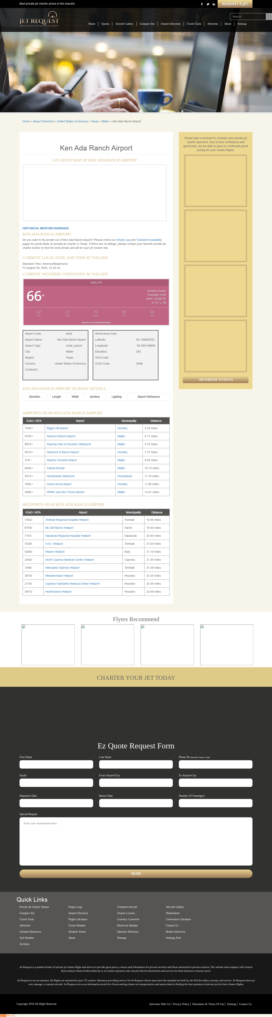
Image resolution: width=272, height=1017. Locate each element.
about (71, 937)
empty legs (75, 906)
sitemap (121, 937)
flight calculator (77, 919)
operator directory (128, 931)
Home (91, 23)
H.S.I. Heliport (54, 543)
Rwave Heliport (55, 551)
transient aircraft (127, 906)
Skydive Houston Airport (62, 460)
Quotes (105, 23)
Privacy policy (181, 1004)
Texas (94, 121)
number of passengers (191, 795)
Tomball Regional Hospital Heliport (67, 519)
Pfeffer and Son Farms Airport (65, 492)
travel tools (27, 919)
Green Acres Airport (59, 484)
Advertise (212, 23)
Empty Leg (123, 239)
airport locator (126, 913)
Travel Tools (194, 23)
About (227, 23)
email (23, 775)
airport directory (78, 913)
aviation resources (30, 931)
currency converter (128, 919)
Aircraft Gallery (124, 23)
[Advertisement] (215, 181)
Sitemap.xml (173, 937)
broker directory (175, 931)
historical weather (127, 925)
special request (28, 814)
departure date (28, 795)
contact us (245, 1004)
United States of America (72, 121)
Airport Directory (171, 23)
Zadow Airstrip (56, 468)
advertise (25, 925)
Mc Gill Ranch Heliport (59, 527)
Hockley (122, 428)
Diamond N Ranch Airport (63, 452)
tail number (27, 937)
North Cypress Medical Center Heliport (69, 559)
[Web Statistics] (8, 1015)
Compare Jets (147, 23)
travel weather (77, 925)
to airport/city (187, 775)
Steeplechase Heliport (59, 575)
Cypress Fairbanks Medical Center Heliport (72, 583)
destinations (173, 913)
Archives (24, 944)
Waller (105, 121)
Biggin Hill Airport (57, 428)
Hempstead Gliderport (61, 476)
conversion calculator (178, 919)
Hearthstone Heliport (58, 591)
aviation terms (77, 931)
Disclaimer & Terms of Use (208, 1004)
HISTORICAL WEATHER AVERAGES (46, 228)
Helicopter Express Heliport (62, 567)
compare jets (27, 913)
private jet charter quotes (34, 906)
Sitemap (242, 23)
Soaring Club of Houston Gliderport (69, 444)
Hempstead (124, 476)
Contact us (172, 925)
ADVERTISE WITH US (216, 379)
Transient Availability (149, 239)
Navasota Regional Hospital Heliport (68, 535)
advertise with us (159, 1004)
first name (26, 757)
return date (106, 795)
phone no (194, 757)
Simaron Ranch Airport (61, 436)
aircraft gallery (175, 906)
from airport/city (109, 775)
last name (105, 757)
